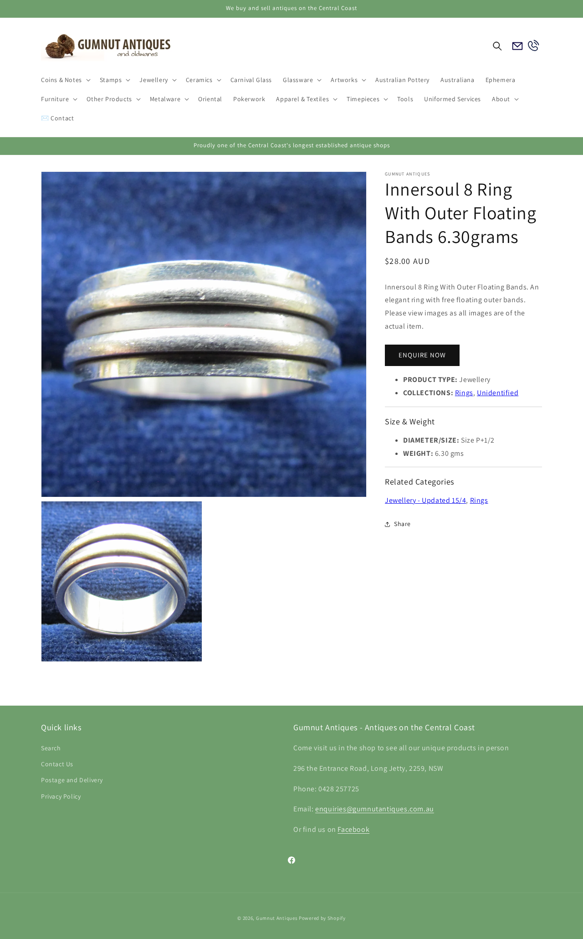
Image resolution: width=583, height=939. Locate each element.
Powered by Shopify (322, 918)
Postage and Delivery (72, 780)
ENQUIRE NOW (422, 355)
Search (51, 748)
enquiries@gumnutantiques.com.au (374, 809)
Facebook (353, 830)
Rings (464, 392)
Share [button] (402, 524)
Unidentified (497, 392)
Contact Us (57, 764)
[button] (65, 79)
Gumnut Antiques (277, 918)
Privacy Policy (61, 796)
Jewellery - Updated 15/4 (425, 500)
